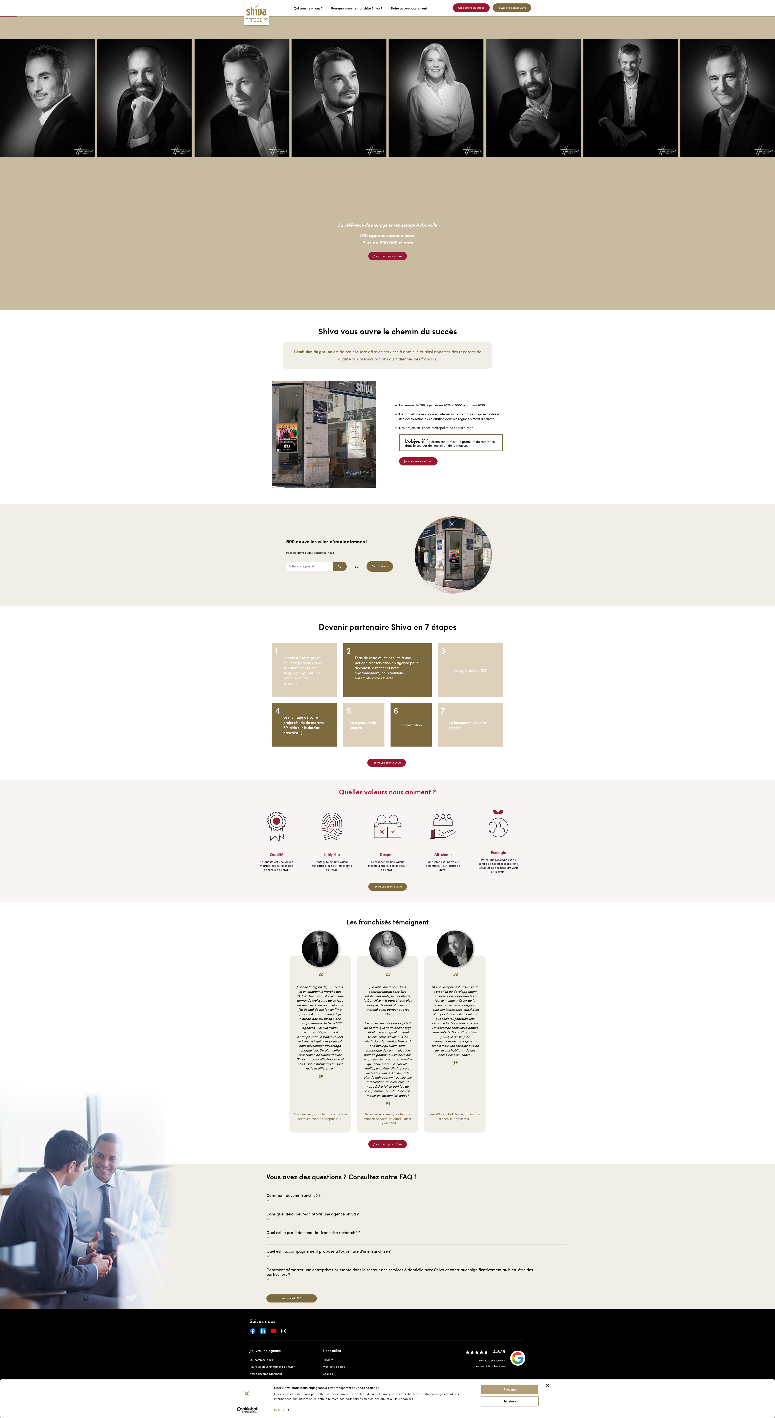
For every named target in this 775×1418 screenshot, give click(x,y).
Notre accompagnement (266, 1374)
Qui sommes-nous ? (262, 1360)
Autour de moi (380, 566)
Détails (279, 1410)
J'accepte (509, 1389)
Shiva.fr (328, 1360)
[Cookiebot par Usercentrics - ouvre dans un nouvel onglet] (247, 1410)
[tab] (417, 1197)
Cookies (328, 1374)
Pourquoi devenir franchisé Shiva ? (272, 1367)
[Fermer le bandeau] (547, 1385)
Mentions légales (334, 1367)
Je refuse (509, 1401)
